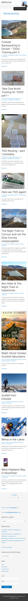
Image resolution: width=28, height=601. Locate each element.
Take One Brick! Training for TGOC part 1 (13, 92)
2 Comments (4, 55)
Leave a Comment (6, 359)
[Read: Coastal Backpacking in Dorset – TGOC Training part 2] (14, 29)
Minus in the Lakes (13, 439)
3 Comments (4, 98)
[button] (24, 3)
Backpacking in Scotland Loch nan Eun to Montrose (13, 538)
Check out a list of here (10, 507)
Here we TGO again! (14, 192)
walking (8, 360)
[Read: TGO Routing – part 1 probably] (14, 130)
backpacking (11, 55)
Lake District (20, 401)
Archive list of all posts (7, 547)
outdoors (17, 55)
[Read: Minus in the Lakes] (14, 426)
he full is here (11, 512)
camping (19, 359)
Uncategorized (10, 99)
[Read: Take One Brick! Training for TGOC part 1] (13, 78)
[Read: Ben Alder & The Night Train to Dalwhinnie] (14, 270)
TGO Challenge (22, 55)
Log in (3, 564)
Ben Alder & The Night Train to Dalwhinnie (11, 287)
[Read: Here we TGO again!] (13, 180)
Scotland (21, 244)
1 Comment (4, 195)
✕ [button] (26, 6)
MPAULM (6, 2)
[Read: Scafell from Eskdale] (14, 382)
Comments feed (5, 569)
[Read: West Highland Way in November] (6, 462)
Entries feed (4, 566)
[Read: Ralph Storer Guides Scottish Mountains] (14, 330)
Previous (14, 495)
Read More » (4, 66)
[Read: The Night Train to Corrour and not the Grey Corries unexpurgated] (14, 218)
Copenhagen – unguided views (9, 536)
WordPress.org (5, 571)
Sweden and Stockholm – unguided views (11, 534)
